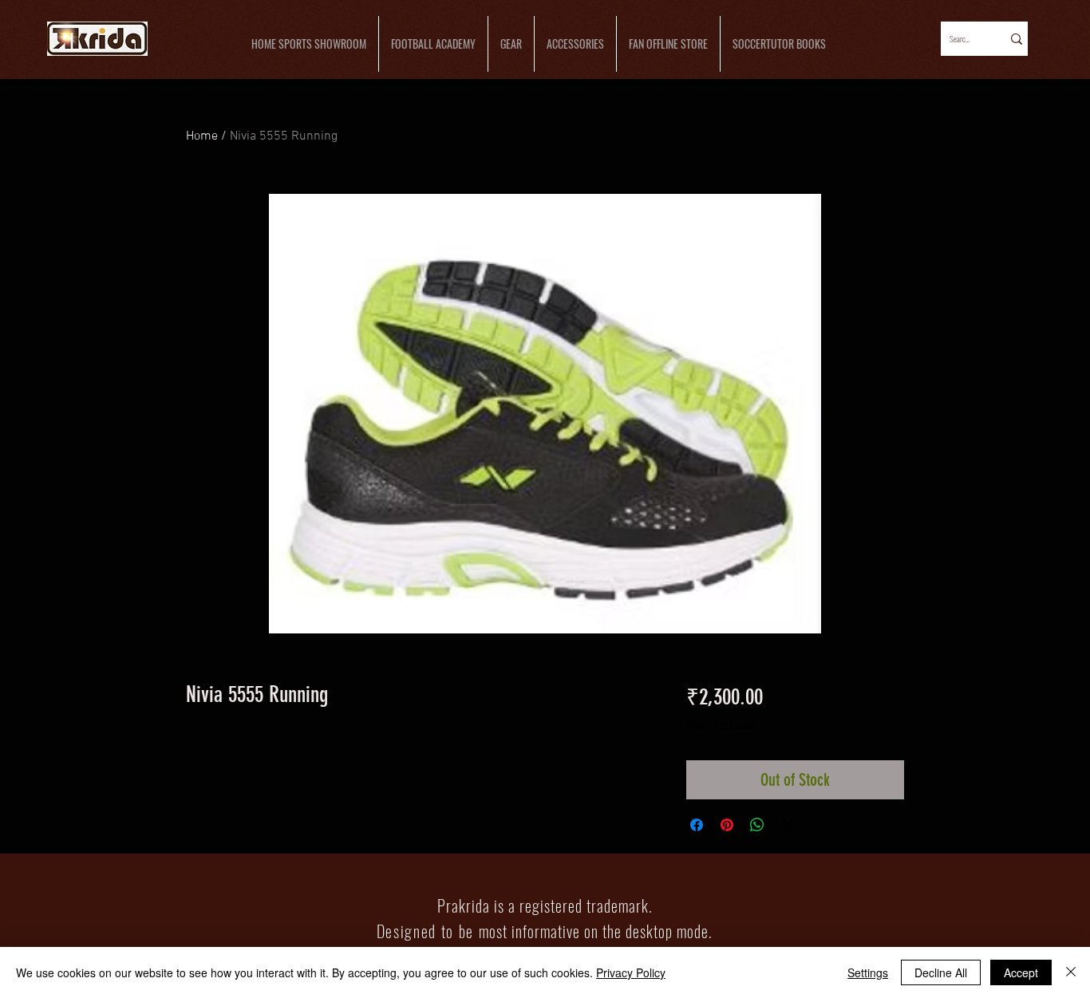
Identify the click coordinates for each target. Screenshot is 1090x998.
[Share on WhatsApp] (757, 824)
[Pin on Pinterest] (727, 824)
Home (202, 136)
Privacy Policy (630, 972)
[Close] (1070, 972)
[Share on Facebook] (696, 824)
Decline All (940, 972)
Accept (1021, 972)
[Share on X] (787, 824)
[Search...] (1015, 38)
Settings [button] (867, 972)
